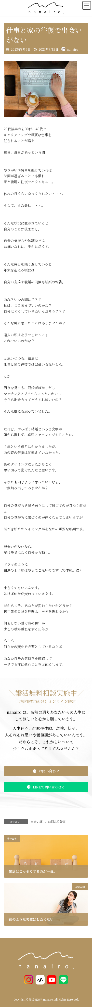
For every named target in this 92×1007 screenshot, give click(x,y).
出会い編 (36, 821)
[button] (46, 771)
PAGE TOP (85, 972)
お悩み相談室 (57, 821)
